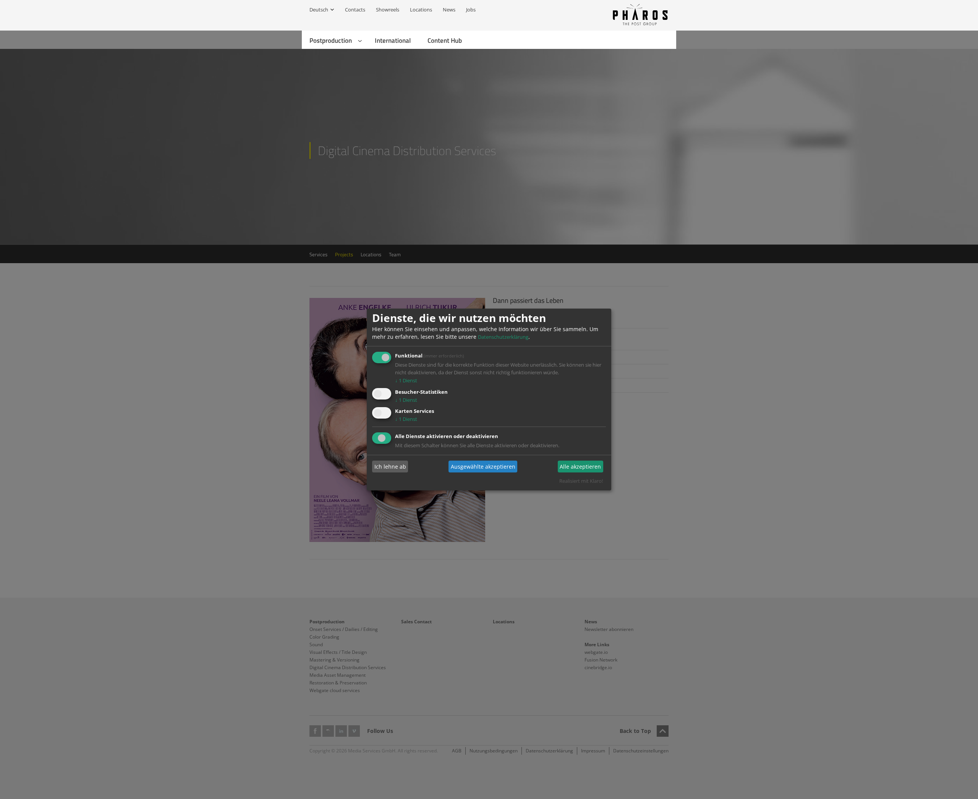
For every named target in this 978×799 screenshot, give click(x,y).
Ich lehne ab (390, 466)
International (393, 40)
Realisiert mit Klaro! (581, 480)
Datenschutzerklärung (503, 336)
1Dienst (406, 380)
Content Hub (444, 40)
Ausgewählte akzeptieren (483, 466)
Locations (421, 9)
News (449, 9)
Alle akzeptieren (580, 466)
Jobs (471, 9)
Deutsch (318, 9)
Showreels (387, 9)
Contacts (355, 9)
